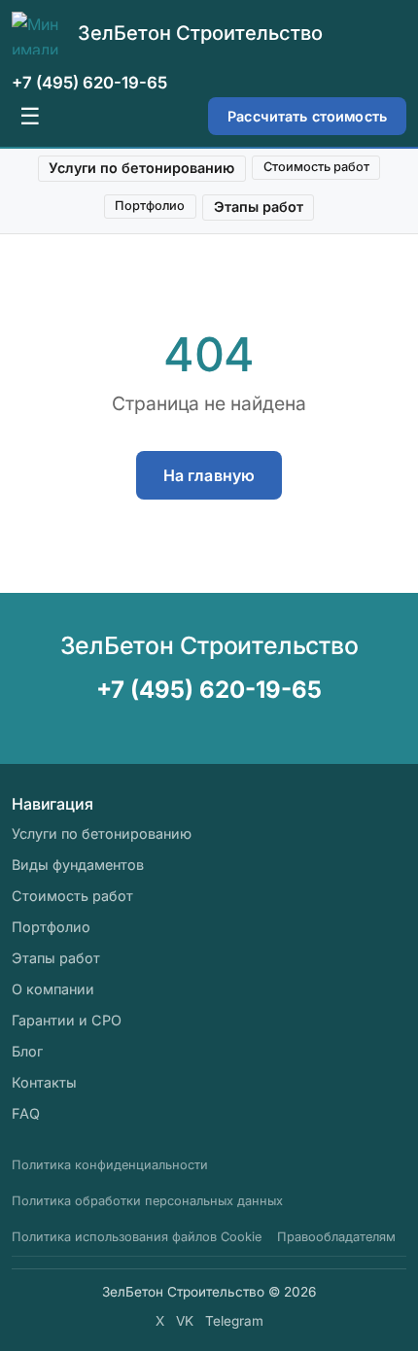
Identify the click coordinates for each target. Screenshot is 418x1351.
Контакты (44, 1082)
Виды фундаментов (78, 864)
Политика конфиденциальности (110, 1165)
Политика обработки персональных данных (147, 1201)
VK (184, 1321)
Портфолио (150, 205)
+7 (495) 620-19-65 (89, 82)
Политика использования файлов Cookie (136, 1237)
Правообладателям (336, 1237)
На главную (209, 475)
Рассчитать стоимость (307, 116)
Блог (27, 1051)
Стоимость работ (316, 166)
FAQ (26, 1113)
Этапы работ (258, 206)
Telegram (234, 1321)
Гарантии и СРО (67, 1020)
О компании (53, 989)
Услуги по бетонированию (141, 167)
